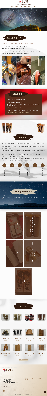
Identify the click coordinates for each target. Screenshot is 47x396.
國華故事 (12, 6)
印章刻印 (12, 367)
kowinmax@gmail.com (10, 381)
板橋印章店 (9, 367)
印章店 (3, 367)
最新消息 (17, 6)
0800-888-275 (8, 379)
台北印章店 (5, 367)
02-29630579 (7, 380)
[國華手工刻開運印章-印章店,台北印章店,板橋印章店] (23, 2)
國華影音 (30, 6)
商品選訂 (21, 6)
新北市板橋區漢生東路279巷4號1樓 (10, 382)
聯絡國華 (34, 6)
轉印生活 (25, 6)
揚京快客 (20, 394)
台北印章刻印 (15, 367)
